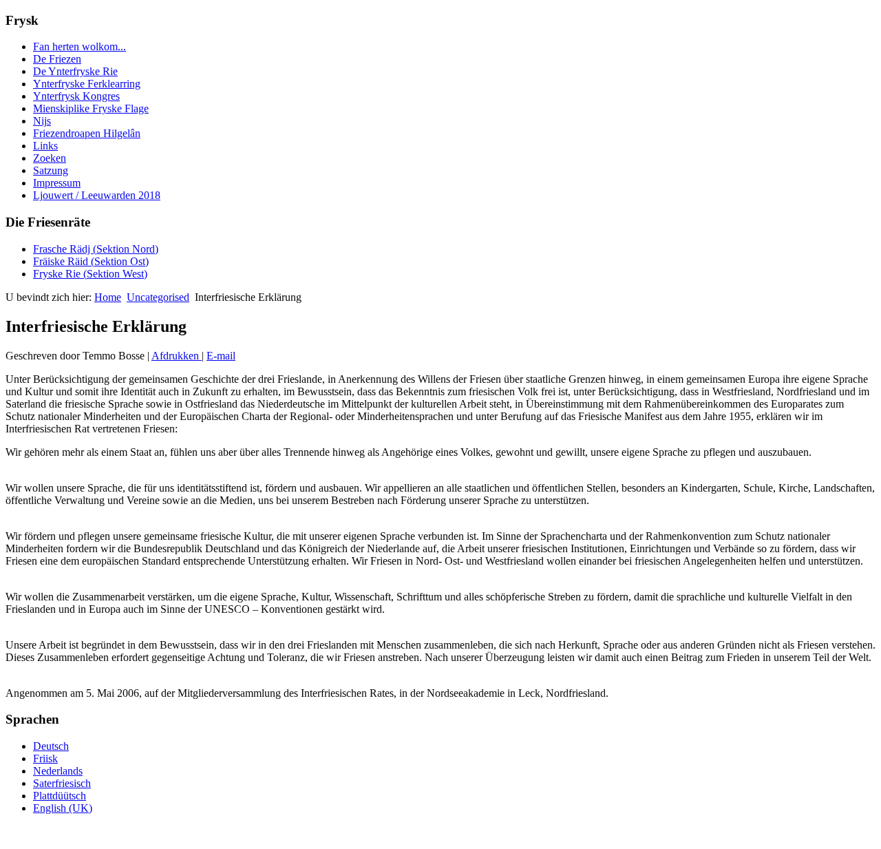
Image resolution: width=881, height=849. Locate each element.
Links (45, 145)
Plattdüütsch (59, 795)
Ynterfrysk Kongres (76, 96)
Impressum (57, 183)
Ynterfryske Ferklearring (86, 84)
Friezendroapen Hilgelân (86, 133)
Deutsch (51, 746)
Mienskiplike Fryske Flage (91, 108)
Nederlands (58, 771)
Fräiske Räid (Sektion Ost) (91, 261)
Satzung (50, 170)
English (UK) (62, 808)
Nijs (42, 121)
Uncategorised (158, 297)
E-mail (220, 355)
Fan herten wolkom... (79, 46)
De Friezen (57, 59)
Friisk (45, 758)
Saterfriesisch (62, 783)
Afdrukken (176, 355)
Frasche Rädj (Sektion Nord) (95, 249)
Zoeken (49, 158)
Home (107, 297)
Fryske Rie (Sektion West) (90, 274)
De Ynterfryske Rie (75, 71)
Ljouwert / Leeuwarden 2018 (96, 195)
